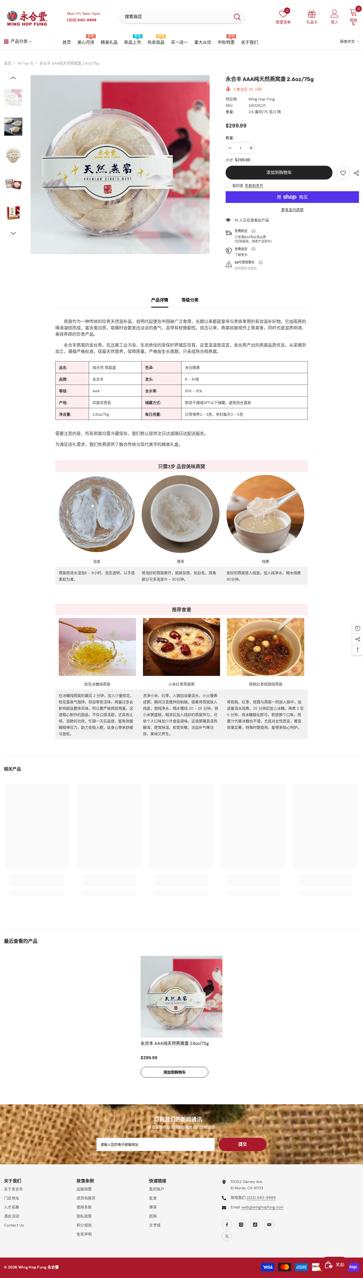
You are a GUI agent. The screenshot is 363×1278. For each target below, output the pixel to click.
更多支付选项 (292, 209)
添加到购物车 (279, 172)
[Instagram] (241, 1225)
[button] (13, 78)
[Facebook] (227, 1225)
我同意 (237, 185)
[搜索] (182, 16)
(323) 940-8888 (261, 1197)
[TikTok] (255, 1225)
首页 (7, 63)
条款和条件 (254, 186)
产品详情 (159, 300)
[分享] (354, 173)
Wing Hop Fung (261, 99)
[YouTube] (269, 1225)
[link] (343, 173)
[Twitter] (227, 1236)
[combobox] (175, 16)
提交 (242, 1144)
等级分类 (190, 300)
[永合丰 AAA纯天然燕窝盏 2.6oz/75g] (181, 997)
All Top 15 (25, 63)
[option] (120, 164)
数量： (231, 137)
